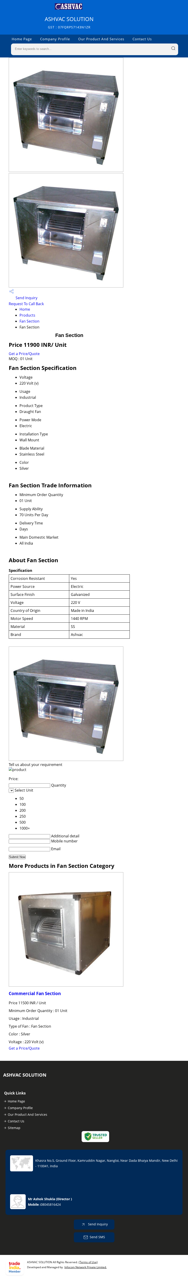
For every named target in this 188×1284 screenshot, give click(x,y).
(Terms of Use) (88, 1262)
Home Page (22, 39)
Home (24, 309)
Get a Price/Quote (24, 353)
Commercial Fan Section (35, 993)
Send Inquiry (26, 297)
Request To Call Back (26, 303)
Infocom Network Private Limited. (85, 1267)
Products (27, 315)
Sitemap (14, 1128)
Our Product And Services (101, 39)
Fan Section (29, 321)
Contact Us (142, 39)
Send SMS (97, 1237)
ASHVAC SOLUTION (69, 22)
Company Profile (55, 39)
